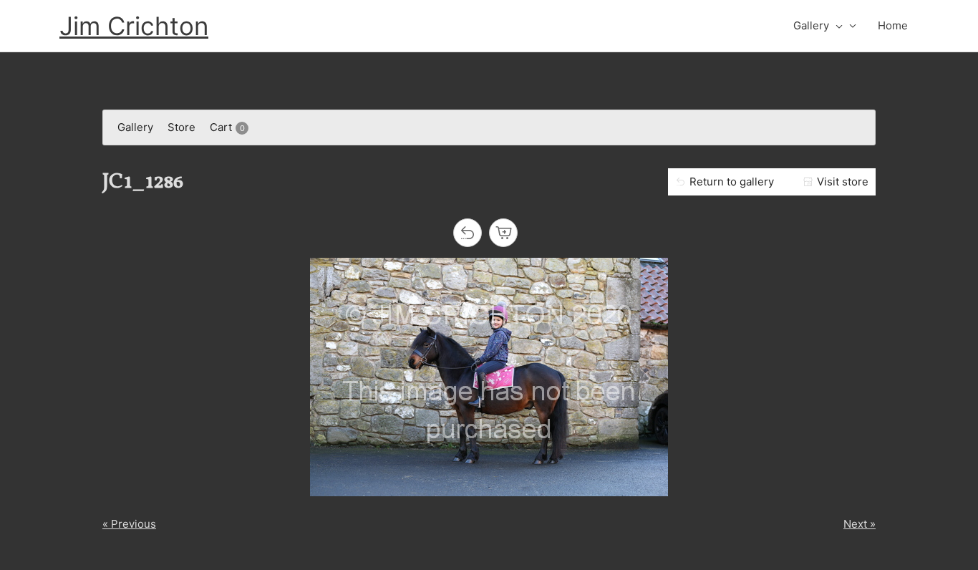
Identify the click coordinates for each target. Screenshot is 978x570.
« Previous (129, 524)
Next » (859, 524)
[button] (836, 25)
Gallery (811, 25)
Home (893, 25)
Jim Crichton (133, 26)
